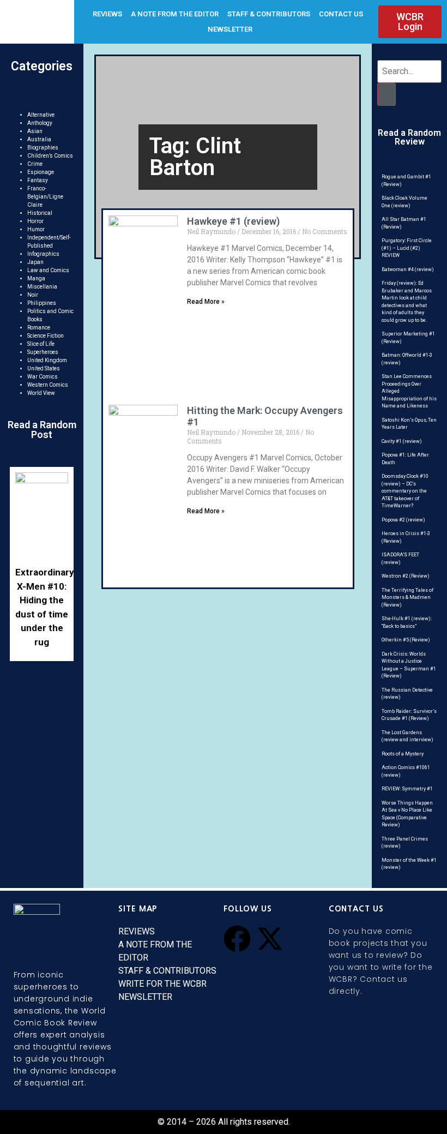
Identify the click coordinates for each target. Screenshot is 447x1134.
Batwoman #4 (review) (408, 269)
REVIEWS (107, 14)
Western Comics (47, 385)
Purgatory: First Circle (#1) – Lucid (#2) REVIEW (407, 248)
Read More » (206, 301)
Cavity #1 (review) (402, 441)
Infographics (43, 254)
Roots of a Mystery (403, 754)
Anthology (39, 123)
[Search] (386, 94)
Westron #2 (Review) (406, 576)
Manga (36, 278)
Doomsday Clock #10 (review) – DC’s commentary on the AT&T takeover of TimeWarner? (405, 490)
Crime (35, 164)
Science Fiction (45, 336)
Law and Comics (48, 270)
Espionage (40, 172)
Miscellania (42, 287)
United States (43, 368)
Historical (39, 213)
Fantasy (37, 180)
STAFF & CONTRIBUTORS (268, 14)
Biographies (42, 148)
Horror (35, 221)
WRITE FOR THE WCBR (162, 984)
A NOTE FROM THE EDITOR (175, 14)
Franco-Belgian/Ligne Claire (45, 196)
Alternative (41, 115)
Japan (35, 262)
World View (41, 393)
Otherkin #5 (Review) (406, 640)
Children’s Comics (50, 156)
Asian (35, 131)
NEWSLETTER (230, 29)
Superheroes (42, 352)
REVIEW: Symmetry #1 (407, 788)
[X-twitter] (269, 938)
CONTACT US (341, 14)
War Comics (42, 377)
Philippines (41, 303)
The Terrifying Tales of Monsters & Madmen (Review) (407, 597)
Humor (36, 229)
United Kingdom (47, 360)
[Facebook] (237, 938)
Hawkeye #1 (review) (233, 221)
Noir (32, 295)
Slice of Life (41, 344)
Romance (38, 328)
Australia (39, 139)
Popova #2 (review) (403, 520)
